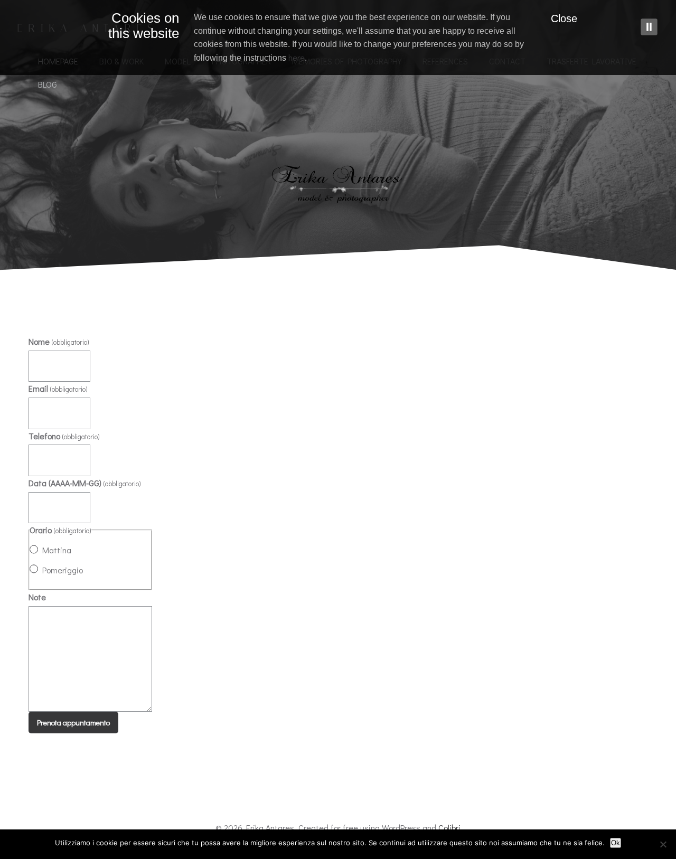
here (296, 57)
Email (58, 388)
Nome (59, 341)
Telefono (64, 435)
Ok (615, 843)
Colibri (449, 827)
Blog (47, 84)
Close (564, 18)
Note (37, 596)
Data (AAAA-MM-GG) (85, 482)
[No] (663, 844)
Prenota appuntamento (73, 723)
